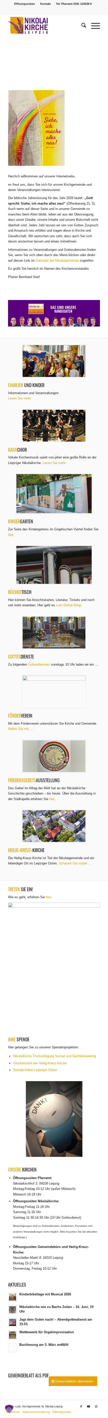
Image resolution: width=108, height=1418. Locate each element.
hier (10, 535)
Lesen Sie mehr (19, 398)
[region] (54, 313)
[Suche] (81, 25)
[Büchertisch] (54, 565)
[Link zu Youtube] (88, 1406)
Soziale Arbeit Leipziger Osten (35, 1070)
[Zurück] (19, 57)
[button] (54, 313)
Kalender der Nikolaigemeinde (57, 260)
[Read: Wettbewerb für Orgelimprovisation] (12, 1335)
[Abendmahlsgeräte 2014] (54, 632)
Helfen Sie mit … (20, 729)
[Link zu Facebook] (81, 1406)
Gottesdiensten (39, 664)
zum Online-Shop (68, 605)
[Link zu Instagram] (96, 1406)
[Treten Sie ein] (54, 967)
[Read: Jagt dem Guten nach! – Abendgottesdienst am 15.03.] (12, 1322)
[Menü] (93, 25)
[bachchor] (54, 426)
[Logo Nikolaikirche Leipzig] (44, 25)
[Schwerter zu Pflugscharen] (54, 756)
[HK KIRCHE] (54, 826)
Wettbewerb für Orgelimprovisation (46, 1332)
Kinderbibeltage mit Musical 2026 (45, 1294)
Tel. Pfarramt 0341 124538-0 (74, 3)
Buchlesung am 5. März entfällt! (44, 1345)
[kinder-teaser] (54, 361)
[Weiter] (88, 57)
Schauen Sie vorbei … (75, 863)
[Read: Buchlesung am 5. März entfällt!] (12, 1347)
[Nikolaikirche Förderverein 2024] (54, 691)
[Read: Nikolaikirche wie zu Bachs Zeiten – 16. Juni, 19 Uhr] (12, 1309)
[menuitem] (25, 4)
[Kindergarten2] (54, 493)
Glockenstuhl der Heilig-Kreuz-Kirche (40, 1063)
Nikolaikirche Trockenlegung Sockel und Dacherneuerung (54, 1056)
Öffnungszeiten (24, 3)
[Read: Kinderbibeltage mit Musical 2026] (12, 1297)
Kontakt (45, 3)
